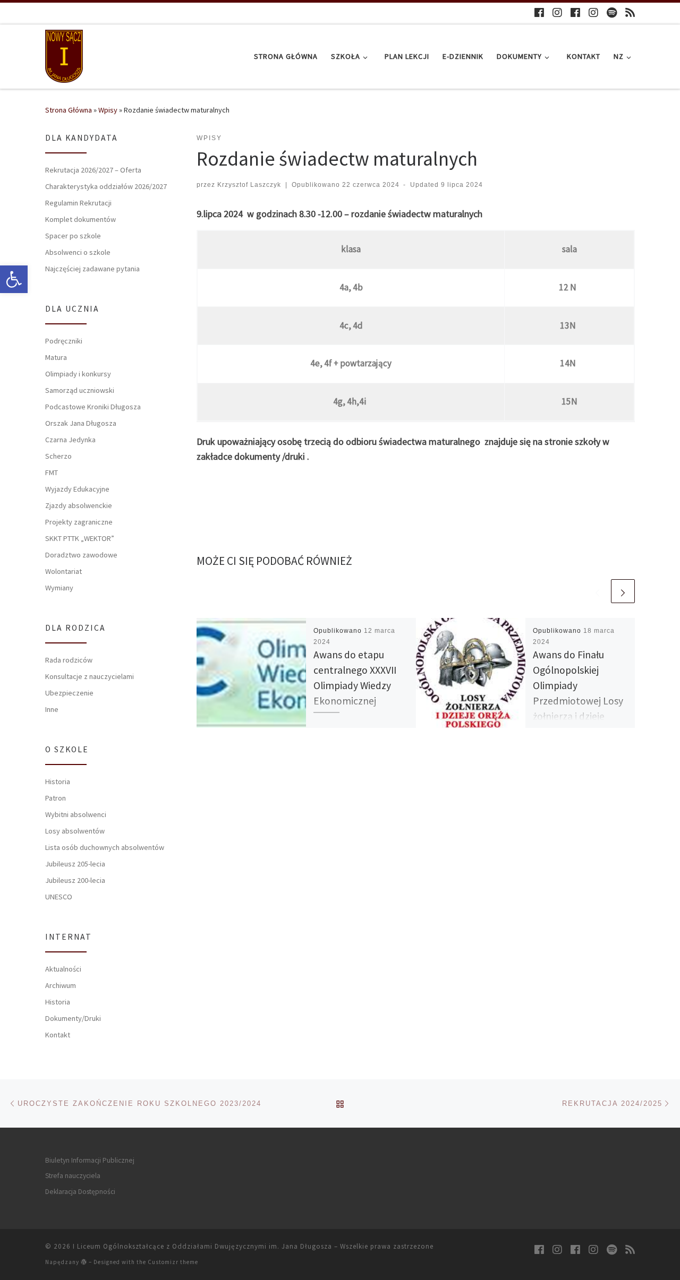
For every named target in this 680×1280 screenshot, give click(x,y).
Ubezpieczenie (69, 693)
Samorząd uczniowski (79, 390)
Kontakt (57, 1035)
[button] (14, 279)
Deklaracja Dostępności (80, 1191)
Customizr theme (173, 1262)
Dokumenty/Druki (73, 1018)
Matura (56, 357)
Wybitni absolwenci (75, 814)
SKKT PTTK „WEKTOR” (79, 538)
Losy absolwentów (75, 831)
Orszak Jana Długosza (80, 423)
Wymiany (59, 587)
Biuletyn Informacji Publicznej (89, 1160)
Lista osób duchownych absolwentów (104, 847)
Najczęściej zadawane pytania (92, 268)
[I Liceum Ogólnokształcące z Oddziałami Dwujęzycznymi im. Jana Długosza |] (64, 54)
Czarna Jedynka (70, 439)
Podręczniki (63, 341)
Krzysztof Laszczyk (249, 184)
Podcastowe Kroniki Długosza (93, 406)
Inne (51, 709)
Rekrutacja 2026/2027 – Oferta (93, 170)
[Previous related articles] (597, 591)
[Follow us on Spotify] (612, 12)
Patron (55, 798)
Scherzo (58, 456)
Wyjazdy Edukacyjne (77, 489)
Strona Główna (68, 110)
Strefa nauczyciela (72, 1175)
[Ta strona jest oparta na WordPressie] (84, 1262)
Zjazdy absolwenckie (78, 505)
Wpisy (107, 110)
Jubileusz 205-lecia (75, 864)
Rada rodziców (68, 660)
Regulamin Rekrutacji (78, 203)
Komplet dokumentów (80, 219)
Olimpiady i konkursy (78, 374)
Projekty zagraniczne (79, 522)
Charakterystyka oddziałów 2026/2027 (106, 186)
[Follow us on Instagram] (557, 12)
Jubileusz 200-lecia (75, 880)
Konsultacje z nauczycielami (89, 676)
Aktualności (63, 969)
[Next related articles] (623, 591)
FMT (51, 472)
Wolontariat (63, 571)
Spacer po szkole (73, 235)
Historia (57, 781)
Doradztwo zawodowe (81, 555)
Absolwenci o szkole (77, 252)
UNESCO (58, 896)
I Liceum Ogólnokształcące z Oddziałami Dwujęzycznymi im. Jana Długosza (202, 1246)
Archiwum (60, 985)
